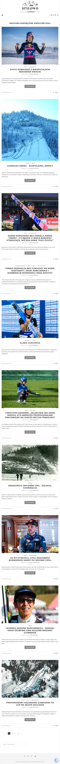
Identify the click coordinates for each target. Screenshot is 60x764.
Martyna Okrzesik (34, 74)
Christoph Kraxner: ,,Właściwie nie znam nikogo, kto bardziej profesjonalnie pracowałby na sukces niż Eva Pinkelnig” (30, 415)
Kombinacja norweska (20, 265)
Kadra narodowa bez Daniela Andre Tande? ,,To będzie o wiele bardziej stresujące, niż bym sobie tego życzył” (30, 238)
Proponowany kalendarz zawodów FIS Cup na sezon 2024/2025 (30, 704)
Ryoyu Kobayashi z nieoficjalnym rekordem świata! (30, 70)
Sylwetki (34, 340)
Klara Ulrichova (30, 343)
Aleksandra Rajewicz (34, 345)
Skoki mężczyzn (32, 66)
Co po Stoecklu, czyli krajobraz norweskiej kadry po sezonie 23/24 (30, 559)
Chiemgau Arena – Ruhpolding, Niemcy (30, 166)
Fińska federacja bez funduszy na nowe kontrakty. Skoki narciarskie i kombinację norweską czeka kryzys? (30, 270)
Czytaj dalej (30, 86)
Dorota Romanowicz (34, 168)
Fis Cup (22, 700)
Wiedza (33, 163)
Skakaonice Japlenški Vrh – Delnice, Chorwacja (30, 487)
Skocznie (27, 163)
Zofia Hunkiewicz (34, 419)
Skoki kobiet (32, 410)
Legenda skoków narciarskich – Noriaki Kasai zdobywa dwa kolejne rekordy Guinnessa (30, 630)
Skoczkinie (26, 340)
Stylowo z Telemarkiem (33, 562)
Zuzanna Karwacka (34, 490)
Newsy (25, 66)
